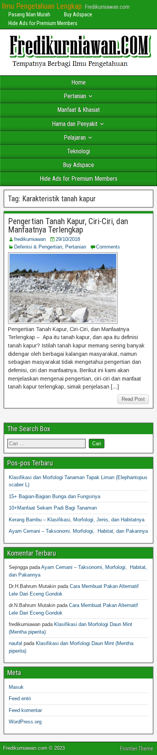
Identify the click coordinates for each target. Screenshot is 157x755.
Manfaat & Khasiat (78, 109)
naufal (15, 643)
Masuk (16, 687)
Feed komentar (25, 710)
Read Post (133, 399)
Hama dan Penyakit (75, 123)
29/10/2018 (68, 239)
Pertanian (75, 96)
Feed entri (20, 698)
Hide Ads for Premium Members (42, 23)
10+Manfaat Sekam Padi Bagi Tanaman (53, 508)
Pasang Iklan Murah (29, 14)
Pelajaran (75, 137)
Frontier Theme (136, 748)
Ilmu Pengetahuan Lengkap (42, 6)
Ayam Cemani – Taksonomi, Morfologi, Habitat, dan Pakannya (78, 531)
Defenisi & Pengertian (38, 247)
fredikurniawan (30, 239)
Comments (108, 247)
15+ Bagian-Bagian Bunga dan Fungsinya (54, 496)
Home (78, 82)
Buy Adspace (78, 14)
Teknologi (78, 151)
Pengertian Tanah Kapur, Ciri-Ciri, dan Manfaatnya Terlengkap (68, 225)
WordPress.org (25, 722)
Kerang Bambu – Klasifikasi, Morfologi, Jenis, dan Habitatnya (76, 519)
